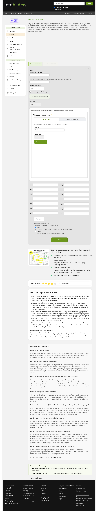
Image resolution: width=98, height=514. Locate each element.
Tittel (31, 70)
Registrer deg (74, 13)
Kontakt (61, 493)
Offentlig (39, 231)
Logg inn (67, 13)
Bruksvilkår (79, 486)
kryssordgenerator (38, 468)
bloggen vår (57, 457)
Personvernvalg (81, 491)
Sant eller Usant (28, 488)
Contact (82, 13)
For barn (43, 493)
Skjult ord (8, 493)
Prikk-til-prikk (9, 496)
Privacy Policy (80, 488)
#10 (62, 195)
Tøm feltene (39, 219)
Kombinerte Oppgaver (30, 501)
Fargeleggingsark (10, 501)
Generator (44, 488)
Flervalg (25, 490)
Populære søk (57, 9)
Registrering (62, 496)
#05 (31, 204)
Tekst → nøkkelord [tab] (72, 119)
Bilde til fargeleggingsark (12, 503)
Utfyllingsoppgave (28, 493)
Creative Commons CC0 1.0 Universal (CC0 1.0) (62, 452)
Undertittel (32, 78)
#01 (31, 185)
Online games (45, 500)
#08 (62, 185)
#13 (62, 209)
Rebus (7, 498)
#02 (31, 190)
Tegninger (58, 7)
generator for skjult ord (40, 473)
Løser (42, 490)
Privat (38, 227)
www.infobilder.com (36, 478)
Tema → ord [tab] (46, 119)
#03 (31, 194)
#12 (62, 204)
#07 (31, 213)
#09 (62, 190)
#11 (62, 199)
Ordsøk (7, 490)
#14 (62, 214)
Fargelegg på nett (46, 498)
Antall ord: (38, 134)
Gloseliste (26, 498)
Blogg (60, 491)
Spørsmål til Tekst (28, 496)
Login (60, 499)
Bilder (66, 7)
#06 (31, 208)
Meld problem (89, 13)
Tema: (36, 128)
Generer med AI (41, 142)
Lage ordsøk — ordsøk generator (21, 13)
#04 (31, 199)
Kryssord (8, 488)
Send (59, 240)
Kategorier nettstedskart (66, 486)
